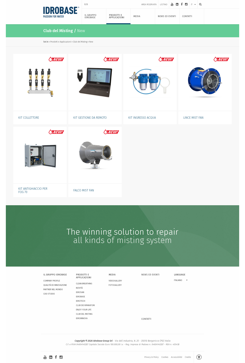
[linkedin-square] (177, 4)
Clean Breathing (84, 283)
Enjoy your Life (83, 310)
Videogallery (115, 281)
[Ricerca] (199, 4)
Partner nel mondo (53, 289)
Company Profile (51, 281)
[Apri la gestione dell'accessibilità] (198, 357)
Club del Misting (80, 42)
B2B (86, 4)
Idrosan (80, 292)
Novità (79, 288)
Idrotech (80, 301)
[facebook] (181, 4)
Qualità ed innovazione (55, 285)
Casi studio (49, 294)
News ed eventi (150, 274)
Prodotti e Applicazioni (60, 42)
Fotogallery (115, 285)
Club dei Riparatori (85, 305)
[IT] (193, 1)
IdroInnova (82, 318)
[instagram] (186, 4)
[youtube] (172, 4)
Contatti (146, 319)
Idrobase (80, 296)
